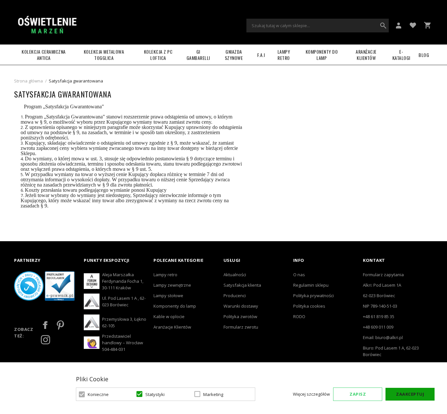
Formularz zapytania (383, 275)
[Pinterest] (60, 325)
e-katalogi (401, 54)
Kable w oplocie (169, 316)
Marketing (213, 394)
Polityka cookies (309, 306)
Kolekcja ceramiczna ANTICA (44, 54)
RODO (299, 316)
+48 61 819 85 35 (378, 316)
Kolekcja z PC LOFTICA (158, 54)
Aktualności (235, 275)
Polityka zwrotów (240, 316)
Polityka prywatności (313, 295)
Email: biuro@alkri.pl (383, 337)
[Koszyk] (427, 25)
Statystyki (155, 394)
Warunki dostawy (241, 306)
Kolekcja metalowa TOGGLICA (104, 54)
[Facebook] (45, 325)
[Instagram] (45, 339)
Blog (424, 54)
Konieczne (98, 394)
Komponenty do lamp (322, 54)
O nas (299, 275)
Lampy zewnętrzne (172, 285)
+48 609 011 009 (378, 327)
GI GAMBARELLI (198, 54)
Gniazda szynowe (234, 54)
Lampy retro (165, 275)
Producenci (235, 295)
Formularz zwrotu (241, 327)
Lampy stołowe (168, 295)
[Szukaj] (383, 25)
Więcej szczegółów (311, 394)
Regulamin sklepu (311, 285)
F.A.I (261, 54)
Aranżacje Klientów (366, 54)
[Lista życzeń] (413, 25)
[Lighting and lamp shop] (47, 25)
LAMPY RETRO (283, 54)
